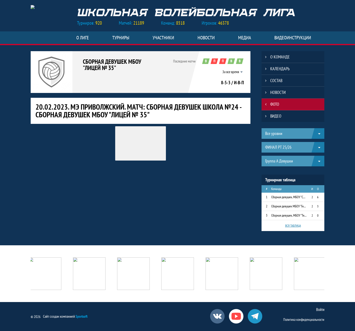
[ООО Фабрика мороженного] (310, 274)
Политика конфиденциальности (303, 319)
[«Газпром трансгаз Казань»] (133, 274)
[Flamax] (266, 274)
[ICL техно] (177, 274)
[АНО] (45, 274)
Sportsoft (81, 316)
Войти (320, 309)
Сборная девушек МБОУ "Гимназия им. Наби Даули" (289, 206)
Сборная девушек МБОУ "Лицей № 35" (112, 64)
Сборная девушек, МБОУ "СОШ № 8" (289, 197)
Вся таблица (293, 226)
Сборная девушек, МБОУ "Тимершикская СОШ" (289, 215)
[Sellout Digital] (222, 274)
